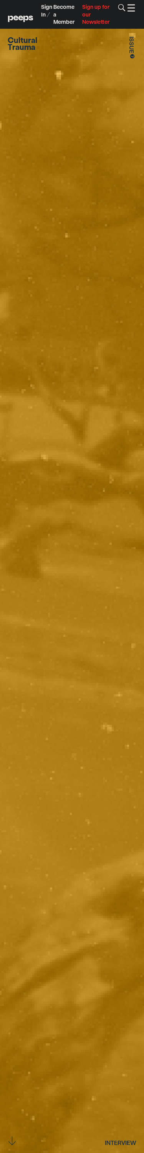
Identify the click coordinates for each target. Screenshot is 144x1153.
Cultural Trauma (22, 43)
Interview (120, 1142)
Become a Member (63, 14)
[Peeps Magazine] (20, 14)
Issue (132, 48)
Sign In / (46, 10)
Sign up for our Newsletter (95, 14)
